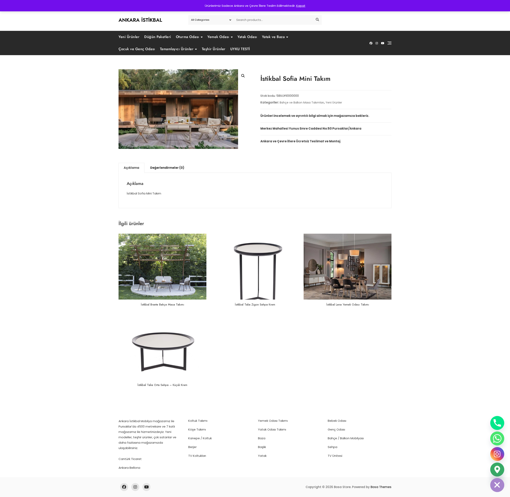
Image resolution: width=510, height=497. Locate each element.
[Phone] (497, 423)
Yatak (262, 456)
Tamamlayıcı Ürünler (177, 49)
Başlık (262, 447)
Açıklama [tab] (131, 168)
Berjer (192, 447)
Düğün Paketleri (157, 36)
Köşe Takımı (197, 429)
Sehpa (332, 447)
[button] (243, 75)
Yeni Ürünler (129, 36)
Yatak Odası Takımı (272, 429)
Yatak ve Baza (273, 36)
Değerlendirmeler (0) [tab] (167, 168)
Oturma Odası (187, 36)
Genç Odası (336, 429)
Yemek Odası (218, 36)
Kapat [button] (300, 6)
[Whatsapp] (497, 438)
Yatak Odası (247, 36)
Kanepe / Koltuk (200, 438)
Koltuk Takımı (197, 421)
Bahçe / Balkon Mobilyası (346, 438)
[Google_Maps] (497, 469)
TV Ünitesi (335, 456)
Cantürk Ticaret (130, 459)
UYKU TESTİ (240, 49)
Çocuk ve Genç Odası (137, 49)
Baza (261, 438)
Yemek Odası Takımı (273, 421)
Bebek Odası (337, 421)
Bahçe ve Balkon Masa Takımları (302, 102)
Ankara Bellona (129, 468)
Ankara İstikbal (140, 19)
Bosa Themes (381, 487)
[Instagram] (497, 454)
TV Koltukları (197, 456)
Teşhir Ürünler (214, 49)
